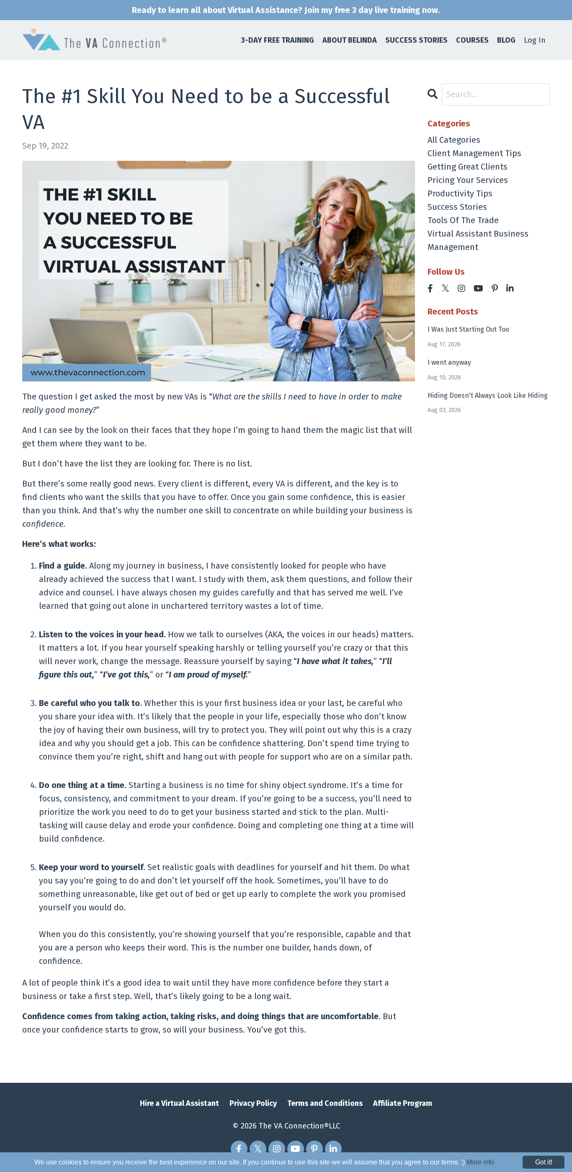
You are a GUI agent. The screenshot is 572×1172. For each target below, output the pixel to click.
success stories (457, 207)
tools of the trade (463, 220)
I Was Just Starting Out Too (468, 329)
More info (480, 1162)
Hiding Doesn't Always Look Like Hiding (488, 395)
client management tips (474, 153)
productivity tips (460, 193)
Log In (535, 40)
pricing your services (468, 180)
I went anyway (449, 362)
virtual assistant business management (478, 240)
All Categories (454, 140)
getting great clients (468, 167)
